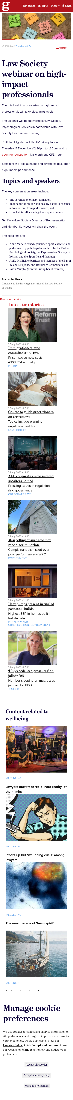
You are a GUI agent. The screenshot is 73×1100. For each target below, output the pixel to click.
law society (17, 430)
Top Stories (28, 5)
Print (63, 48)
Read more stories (10, 299)
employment (17, 558)
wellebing (13, 914)
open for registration (15, 155)
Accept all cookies (36, 1064)
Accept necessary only (36, 1075)
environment (40, 624)
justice (13, 689)
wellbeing (23, 45)
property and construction (18, 623)
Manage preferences (36, 1085)
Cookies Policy (13, 1045)
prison (13, 366)
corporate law (19, 494)
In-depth (43, 5)
